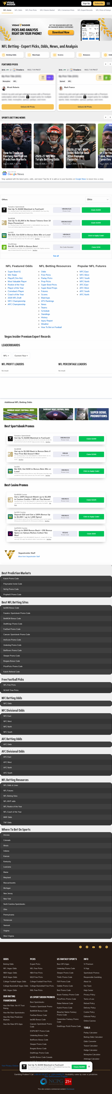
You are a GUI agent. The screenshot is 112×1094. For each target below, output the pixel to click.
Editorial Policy (90, 1016)
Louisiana (7, 867)
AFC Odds (7, 744)
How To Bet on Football (51, 327)
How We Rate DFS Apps (13, 1024)
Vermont (6, 925)
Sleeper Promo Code (11, 656)
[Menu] (108, 3)
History (44, 317)
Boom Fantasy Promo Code (68, 995)
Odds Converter (90, 1041)
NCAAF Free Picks (11, 690)
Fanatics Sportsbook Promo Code (16, 613)
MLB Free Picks (36, 977)
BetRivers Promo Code (12, 650)
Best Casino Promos (16, 485)
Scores (44, 294)
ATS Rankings (47, 301)
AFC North (84, 294)
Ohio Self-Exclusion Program (56, 1076)
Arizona (6, 835)
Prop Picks (46, 281)
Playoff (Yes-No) (15, 278)
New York (7, 899)
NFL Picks (31, 10)
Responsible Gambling (92, 977)
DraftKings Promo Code (12, 624)
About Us (87, 982)
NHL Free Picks (36, 990)
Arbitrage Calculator (91, 1059)
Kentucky (7, 862)
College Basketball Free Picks (42, 986)
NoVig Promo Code (11, 589)
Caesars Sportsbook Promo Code (16, 634)
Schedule (45, 311)
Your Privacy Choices (10, 1066)
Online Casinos (90, 1021)
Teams (44, 307)
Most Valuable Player (17, 281)
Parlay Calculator (90, 1033)
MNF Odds (7, 817)
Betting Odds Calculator (93, 1037)
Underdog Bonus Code (39, 1035)
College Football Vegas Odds (14, 982)
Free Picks (46, 275)
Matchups (45, 298)
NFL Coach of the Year (12, 812)
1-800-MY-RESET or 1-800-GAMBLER (49, 1074)
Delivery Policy (90, 1008)
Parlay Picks (46, 278)
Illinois (5, 846)
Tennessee (7, 920)
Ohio (5, 909)
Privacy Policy (89, 995)
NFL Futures (8, 791)
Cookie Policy (89, 1012)
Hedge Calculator (90, 1050)
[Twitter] (87, 947)
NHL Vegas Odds (10, 990)
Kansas (6, 856)
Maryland (7, 877)
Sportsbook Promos (91, 973)
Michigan (7, 888)
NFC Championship (16, 301)
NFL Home (7, 10)
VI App (86, 968)
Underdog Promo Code (12, 645)
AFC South (84, 291)
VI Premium (88, 964)
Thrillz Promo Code (64, 977)
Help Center (88, 990)
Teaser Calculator (91, 1046)
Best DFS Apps (63, 964)
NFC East (84, 271)
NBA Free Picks (36, 973)
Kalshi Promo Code (11, 579)
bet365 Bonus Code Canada (41, 1057)
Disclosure (70, 1089)
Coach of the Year (16, 294)
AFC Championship (16, 304)
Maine (5, 872)
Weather (45, 324)
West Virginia (8, 936)
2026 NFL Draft (14, 298)
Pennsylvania (8, 915)
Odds (43, 271)
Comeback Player (16, 291)
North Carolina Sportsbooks (14, 904)
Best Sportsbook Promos (19, 426)
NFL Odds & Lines (10, 785)
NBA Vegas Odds (10, 973)
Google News (81, 179)
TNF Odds (7, 823)
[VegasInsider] (3, 949)
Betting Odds (8, 964)
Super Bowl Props (49, 288)
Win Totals (12, 275)
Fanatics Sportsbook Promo (41, 1006)
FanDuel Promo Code (11, 629)
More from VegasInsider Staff (29, 557)
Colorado (6, 840)
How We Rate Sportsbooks (14, 1013)
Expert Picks (35, 964)
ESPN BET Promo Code (39, 1031)
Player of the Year (16, 288)
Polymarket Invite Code (12, 584)
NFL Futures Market (47, 10)
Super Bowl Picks (49, 285)
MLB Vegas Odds (10, 977)
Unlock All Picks (28, 107)
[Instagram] (107, 947)
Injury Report (47, 321)
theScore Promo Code (12, 640)
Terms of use (89, 999)
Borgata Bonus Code (11, 661)
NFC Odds (7, 703)
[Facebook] (80, 947)
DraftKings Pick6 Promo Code (69, 1026)
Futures (44, 291)
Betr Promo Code (64, 990)
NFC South (85, 278)
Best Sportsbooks (37, 1002)
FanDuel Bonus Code (38, 1015)
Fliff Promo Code (63, 982)
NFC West (84, 275)
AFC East (84, 285)
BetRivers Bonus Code (39, 1040)
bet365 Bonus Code (11, 608)
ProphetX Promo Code (12, 595)
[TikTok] (100, 947)
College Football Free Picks (41, 982)
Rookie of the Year (16, 285)
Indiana (6, 851)
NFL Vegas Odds (10, 968)
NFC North (84, 281)
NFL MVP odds (9, 801)
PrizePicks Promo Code (12, 666)
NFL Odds (18, 10)
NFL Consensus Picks (66, 10)
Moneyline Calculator (92, 1054)
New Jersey (8, 893)
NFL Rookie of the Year (12, 807)
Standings (45, 314)
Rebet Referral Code (65, 1003)
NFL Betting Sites (10, 796)
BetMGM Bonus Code (12, 619)
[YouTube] (94, 947)
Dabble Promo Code (65, 986)
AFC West (84, 288)
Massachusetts (9, 883)
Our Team (88, 986)
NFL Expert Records (85, 10)
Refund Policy (89, 1003)
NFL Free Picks (9, 685)
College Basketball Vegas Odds (15, 986)
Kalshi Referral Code (11, 672)
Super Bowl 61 (14, 271)
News (43, 304)
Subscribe (99, 3)
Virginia (6, 931)
